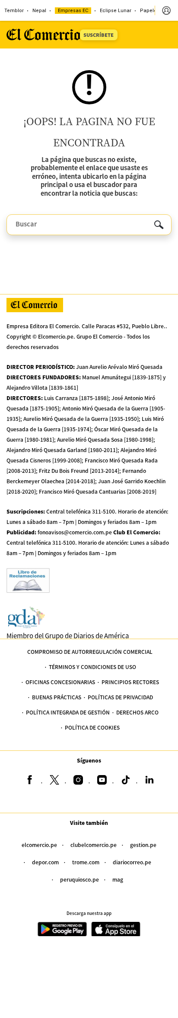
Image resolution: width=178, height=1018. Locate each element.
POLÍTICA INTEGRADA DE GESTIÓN (68, 712)
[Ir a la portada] (34, 305)
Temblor (14, 10)
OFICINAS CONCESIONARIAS (60, 681)
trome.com (85, 862)
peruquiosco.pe (79, 879)
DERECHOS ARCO (137, 712)
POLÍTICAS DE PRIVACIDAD (120, 697)
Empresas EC (73, 10)
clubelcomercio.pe (93, 844)
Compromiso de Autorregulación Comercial (90, 651)
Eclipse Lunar (115, 10)
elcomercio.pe (39, 844)
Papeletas (152, 10)
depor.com (45, 862)
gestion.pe (143, 844)
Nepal (39, 10)
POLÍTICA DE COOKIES (92, 727)
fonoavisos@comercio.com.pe (75, 532)
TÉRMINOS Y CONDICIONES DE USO (92, 666)
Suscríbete (98, 34)
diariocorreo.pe (132, 862)
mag (117, 879)
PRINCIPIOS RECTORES (130, 681)
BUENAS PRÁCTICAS (56, 697)
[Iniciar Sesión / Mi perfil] (166, 10)
